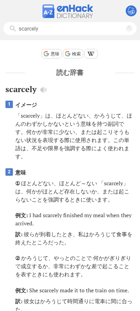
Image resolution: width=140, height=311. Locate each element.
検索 (76, 53)
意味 (55, 53)
